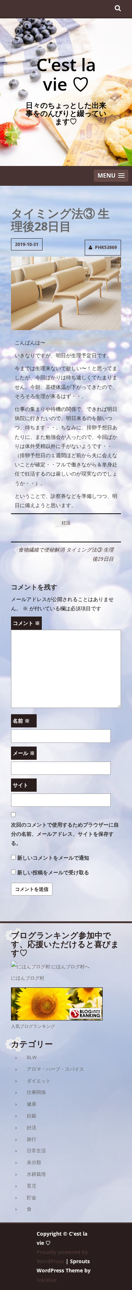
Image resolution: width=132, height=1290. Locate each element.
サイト (20, 784)
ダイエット (39, 1080)
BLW (32, 1057)
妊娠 (31, 1115)
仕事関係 (36, 1092)
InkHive (46, 1279)
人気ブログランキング (33, 1026)
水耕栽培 (36, 1174)
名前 (21, 720)
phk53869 (106, 247)
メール (24, 752)
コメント (26, 622)
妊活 (66, 523)
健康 (31, 1104)
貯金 (31, 1197)
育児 (31, 1185)
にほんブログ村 (27, 978)
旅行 (31, 1139)
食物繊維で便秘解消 (41, 549)
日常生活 (36, 1150)
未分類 (34, 1162)
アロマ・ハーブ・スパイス (55, 1069)
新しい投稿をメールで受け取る (53, 872)
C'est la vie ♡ (66, 74)
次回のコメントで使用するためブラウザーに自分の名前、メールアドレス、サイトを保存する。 (65, 833)
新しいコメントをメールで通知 (53, 857)
